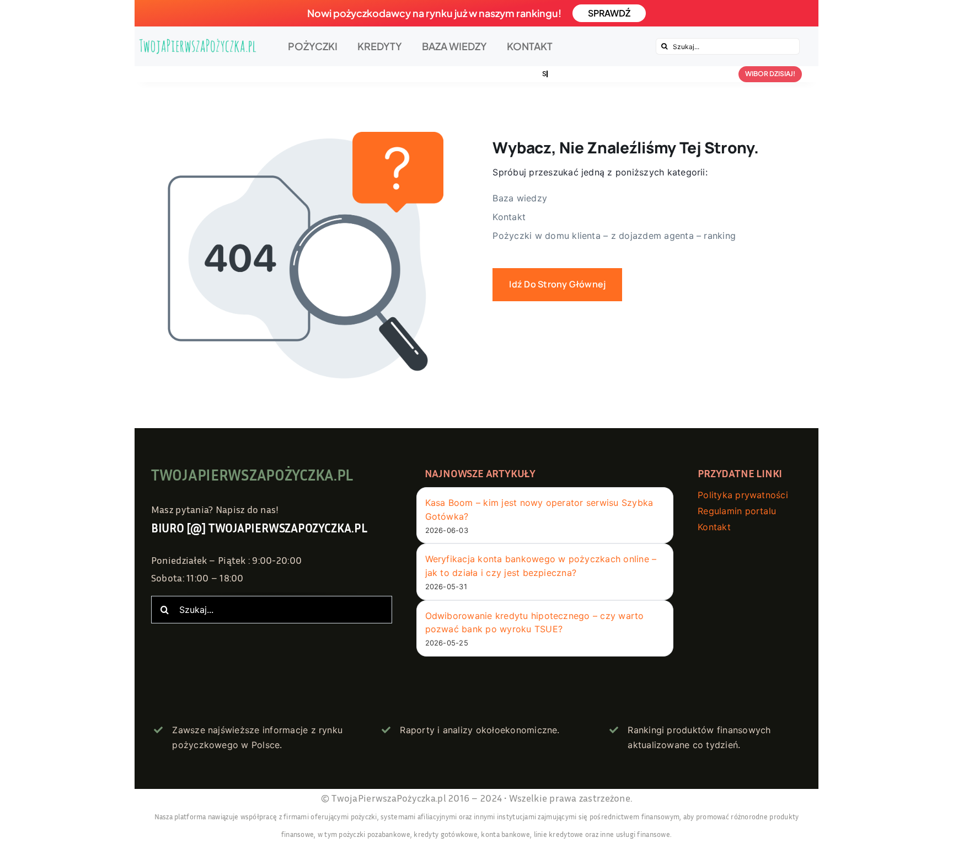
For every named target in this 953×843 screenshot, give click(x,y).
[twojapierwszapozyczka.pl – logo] (197, 46)
